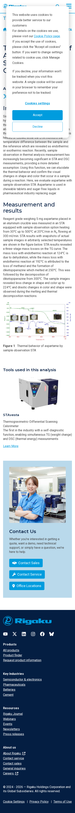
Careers (8, 773)
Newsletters (11, 729)
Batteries (9, 689)
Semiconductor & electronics (22, 679)
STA (69, 29)
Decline (37, 126)
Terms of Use (62, 801)
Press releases (13, 734)
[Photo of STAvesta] (37, 393)
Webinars (9, 719)
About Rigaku (12, 753)
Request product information (22, 660)
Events (7, 724)
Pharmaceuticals (14, 684)
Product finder (12, 655)
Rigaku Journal (13, 714)
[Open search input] (58, 5)
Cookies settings (37, 103)
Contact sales (12, 763)
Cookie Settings (14, 801)
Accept (37, 115)
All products (11, 650)
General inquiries (14, 768)
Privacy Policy (39, 801)
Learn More (10, 446)
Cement (8, 695)
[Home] (5, 30)
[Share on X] (5, 96)
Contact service (13, 758)
